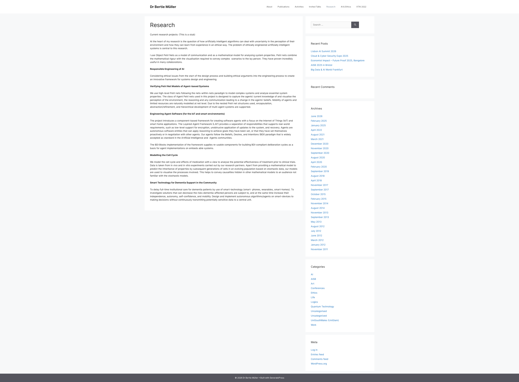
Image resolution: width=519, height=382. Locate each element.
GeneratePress (277, 377)
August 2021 (318, 134)
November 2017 (319, 185)
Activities (299, 6)
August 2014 (318, 208)
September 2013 (320, 217)
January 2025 (318, 125)
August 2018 (318, 176)
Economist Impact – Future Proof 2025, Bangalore (338, 60)
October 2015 (318, 194)
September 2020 (320, 153)
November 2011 (319, 249)
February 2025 (319, 120)
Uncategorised (319, 311)
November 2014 (319, 203)
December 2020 (319, 143)
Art (312, 283)
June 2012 (316, 235)
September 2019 (320, 171)
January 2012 (318, 244)
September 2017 (320, 189)
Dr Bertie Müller (163, 7)
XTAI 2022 (361, 6)
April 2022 (316, 130)
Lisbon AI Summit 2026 (323, 51)
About (269, 6)
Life (313, 297)
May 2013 (316, 221)
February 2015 (318, 198)
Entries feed (317, 354)
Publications (283, 6)
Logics (314, 302)
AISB (313, 279)
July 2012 (316, 231)
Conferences (318, 288)
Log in (314, 350)
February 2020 (319, 166)
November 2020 (320, 148)
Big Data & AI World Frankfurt (327, 69)
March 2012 (317, 240)
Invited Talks (315, 6)
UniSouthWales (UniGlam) (325, 320)
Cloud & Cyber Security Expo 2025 (329, 56)
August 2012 (318, 226)
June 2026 (316, 116)
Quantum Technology (322, 306)
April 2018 (316, 180)
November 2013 (319, 212)
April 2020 (316, 162)
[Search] (355, 25)
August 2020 (318, 157)
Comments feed (319, 359)
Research (330, 6)
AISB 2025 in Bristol (321, 65)
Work (313, 325)
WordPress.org (319, 363)
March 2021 (317, 139)
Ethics (314, 292)
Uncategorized (319, 315)
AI (312, 274)
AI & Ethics (346, 6)
